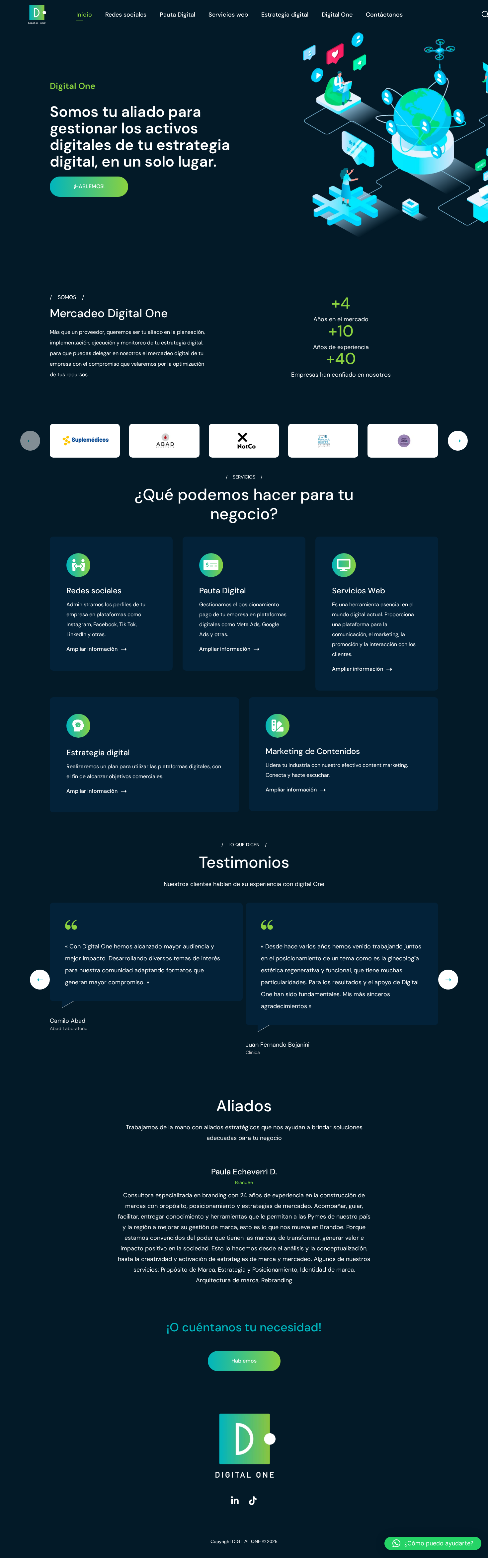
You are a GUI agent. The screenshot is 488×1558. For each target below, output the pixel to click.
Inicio (84, 15)
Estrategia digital (284, 15)
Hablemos (244, 1360)
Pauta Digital (177, 15)
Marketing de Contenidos (313, 751)
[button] (432, 1543)
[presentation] (30, 441)
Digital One (337, 15)
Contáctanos (384, 15)
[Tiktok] (253, 1500)
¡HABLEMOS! (89, 186)
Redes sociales (125, 15)
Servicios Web (358, 590)
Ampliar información (92, 649)
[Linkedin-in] (235, 1500)
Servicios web (228, 15)
